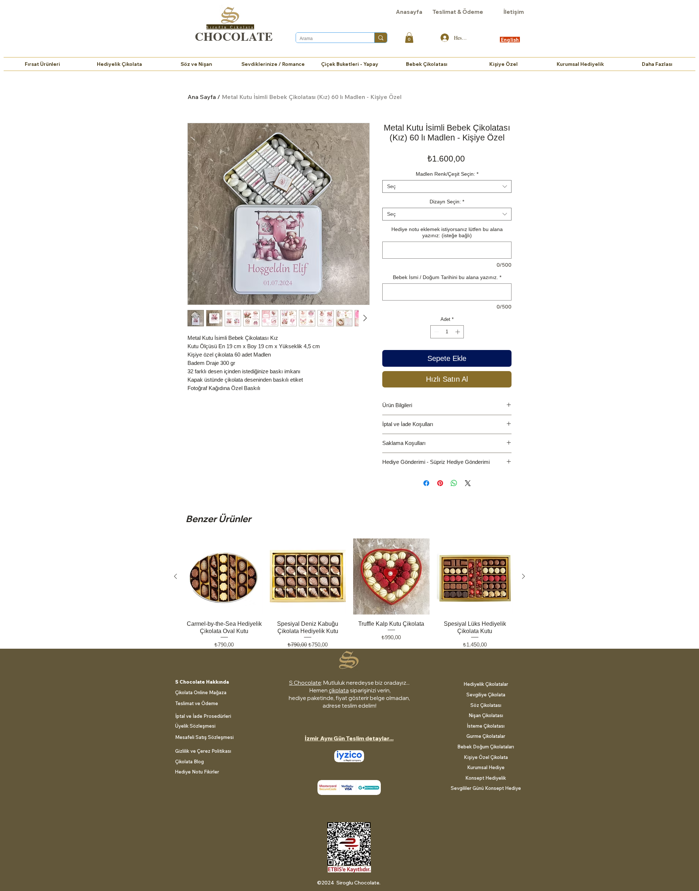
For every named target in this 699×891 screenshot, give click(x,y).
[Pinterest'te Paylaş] (440, 483)
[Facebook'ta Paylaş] (426, 483)
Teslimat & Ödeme (458, 11)
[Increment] (458, 332)
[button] (409, 37)
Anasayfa (409, 11)
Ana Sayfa (201, 96)
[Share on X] (467, 483)
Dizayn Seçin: (447, 201)
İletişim (513, 11)
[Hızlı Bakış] (224, 576)
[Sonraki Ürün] (523, 576)
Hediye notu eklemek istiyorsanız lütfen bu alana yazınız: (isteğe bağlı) (447, 232)
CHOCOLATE (234, 36)
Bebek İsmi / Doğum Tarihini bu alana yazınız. (447, 277)
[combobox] (447, 186)
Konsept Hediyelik (485, 778)
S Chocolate (305, 682)
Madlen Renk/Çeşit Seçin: (447, 174)
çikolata (339, 690)
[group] (349, 597)
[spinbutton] (447, 332)
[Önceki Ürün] (175, 576)
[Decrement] (435, 332)
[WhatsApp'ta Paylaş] (454, 483)
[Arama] (380, 38)
